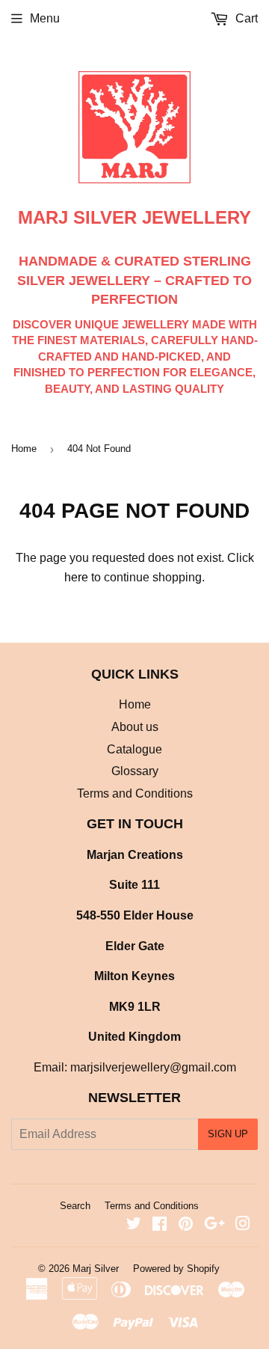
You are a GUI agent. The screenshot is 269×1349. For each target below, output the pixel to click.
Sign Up (228, 1134)
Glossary (134, 771)
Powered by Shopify (176, 1268)
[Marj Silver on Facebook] (159, 1225)
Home (24, 448)
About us (134, 727)
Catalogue (134, 749)
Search (75, 1205)
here (76, 577)
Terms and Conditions (135, 793)
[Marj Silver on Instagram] (242, 1225)
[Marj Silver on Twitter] (133, 1225)
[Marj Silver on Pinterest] (186, 1225)
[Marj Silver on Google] (214, 1225)
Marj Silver (95, 1268)
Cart (245, 18)
